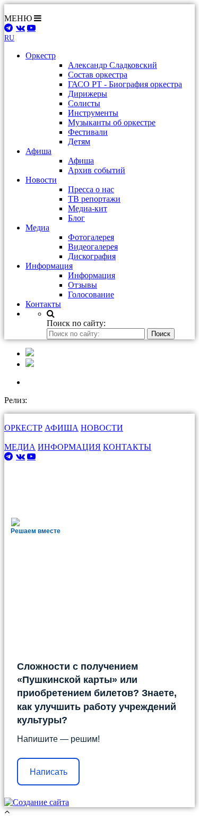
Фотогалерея (91, 237)
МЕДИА (20, 446)
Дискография (92, 256)
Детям (79, 141)
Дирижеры (87, 93)
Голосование (91, 294)
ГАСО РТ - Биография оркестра (125, 84)
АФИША (62, 427)
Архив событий (96, 170)
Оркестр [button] (40, 55)
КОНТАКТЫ (127, 446)
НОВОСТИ (102, 427)
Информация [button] (49, 265)
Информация (91, 275)
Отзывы (82, 284)
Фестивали (88, 131)
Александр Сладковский (112, 65)
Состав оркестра (97, 74)
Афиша (81, 160)
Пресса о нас (91, 189)
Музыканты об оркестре (111, 122)
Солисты (84, 103)
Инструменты (93, 112)
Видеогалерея (93, 246)
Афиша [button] (38, 151)
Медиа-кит (87, 208)
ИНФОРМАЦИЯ (69, 446)
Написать (48, 771)
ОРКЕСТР (23, 427)
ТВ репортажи (94, 198)
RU (9, 38)
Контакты (43, 304)
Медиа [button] (37, 227)
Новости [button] (41, 179)
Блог (76, 218)
